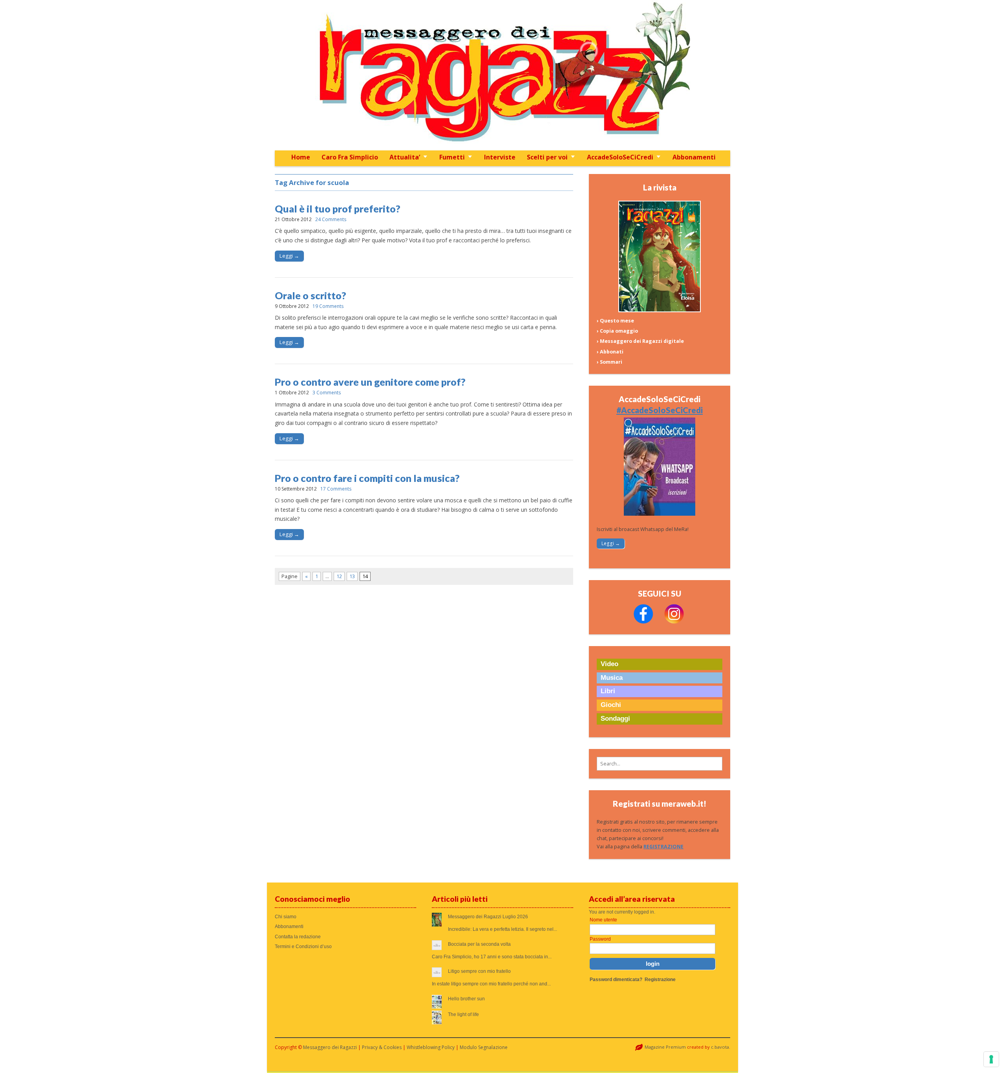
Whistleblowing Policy (431, 1047)
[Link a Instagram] (674, 622)
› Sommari (609, 362)
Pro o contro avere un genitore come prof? (370, 382)
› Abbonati (610, 351)
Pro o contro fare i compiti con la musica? (367, 478)
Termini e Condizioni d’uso (303, 946)
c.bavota (720, 1047)
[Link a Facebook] (643, 622)
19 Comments (328, 306)
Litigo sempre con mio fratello (479, 971)
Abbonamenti (694, 157)
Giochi (611, 705)
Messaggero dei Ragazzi (330, 1047)
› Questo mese (615, 320)
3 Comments (326, 392)
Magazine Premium (665, 1047)
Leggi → (289, 255)
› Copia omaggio (617, 331)
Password (600, 939)
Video (609, 664)
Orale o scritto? (310, 295)
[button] (659, 764)
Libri (608, 691)
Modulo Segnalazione (484, 1047)
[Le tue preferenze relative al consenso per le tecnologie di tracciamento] (991, 1059)
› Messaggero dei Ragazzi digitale (640, 341)
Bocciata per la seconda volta (479, 944)
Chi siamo (285, 916)
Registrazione (660, 979)
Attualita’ (404, 157)
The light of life (463, 1014)
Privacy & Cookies (382, 1047)
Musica (612, 677)
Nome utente (603, 920)
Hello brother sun (466, 999)
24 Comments (330, 219)
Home (300, 157)
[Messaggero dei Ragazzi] (502, 75)
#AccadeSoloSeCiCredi (659, 410)
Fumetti (452, 157)
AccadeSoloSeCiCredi (620, 157)
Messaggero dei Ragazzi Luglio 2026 (488, 916)
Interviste (499, 157)
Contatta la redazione (298, 936)
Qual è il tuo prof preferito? (337, 208)
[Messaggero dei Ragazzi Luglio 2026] (659, 310)
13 (352, 576)
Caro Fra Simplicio (350, 157)
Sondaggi (615, 718)
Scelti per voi (547, 157)
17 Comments (335, 488)
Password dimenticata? (616, 979)
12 (339, 576)
